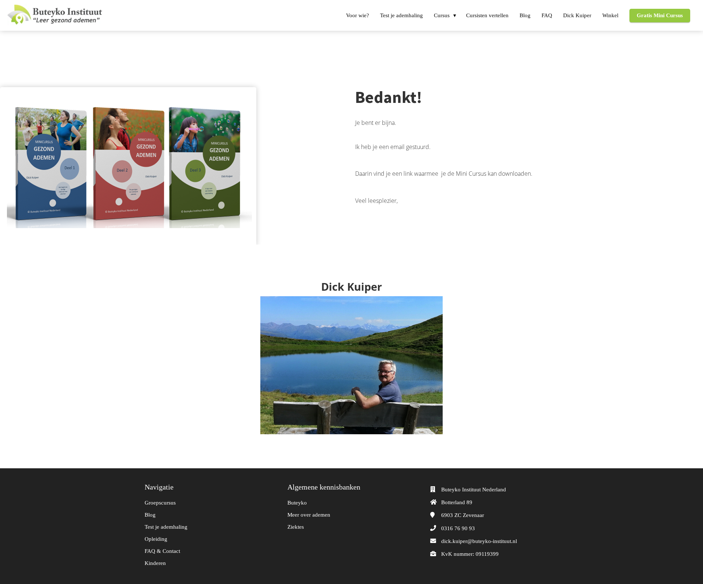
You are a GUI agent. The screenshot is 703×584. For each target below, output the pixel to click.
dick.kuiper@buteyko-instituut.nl (479, 541)
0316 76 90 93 (458, 528)
